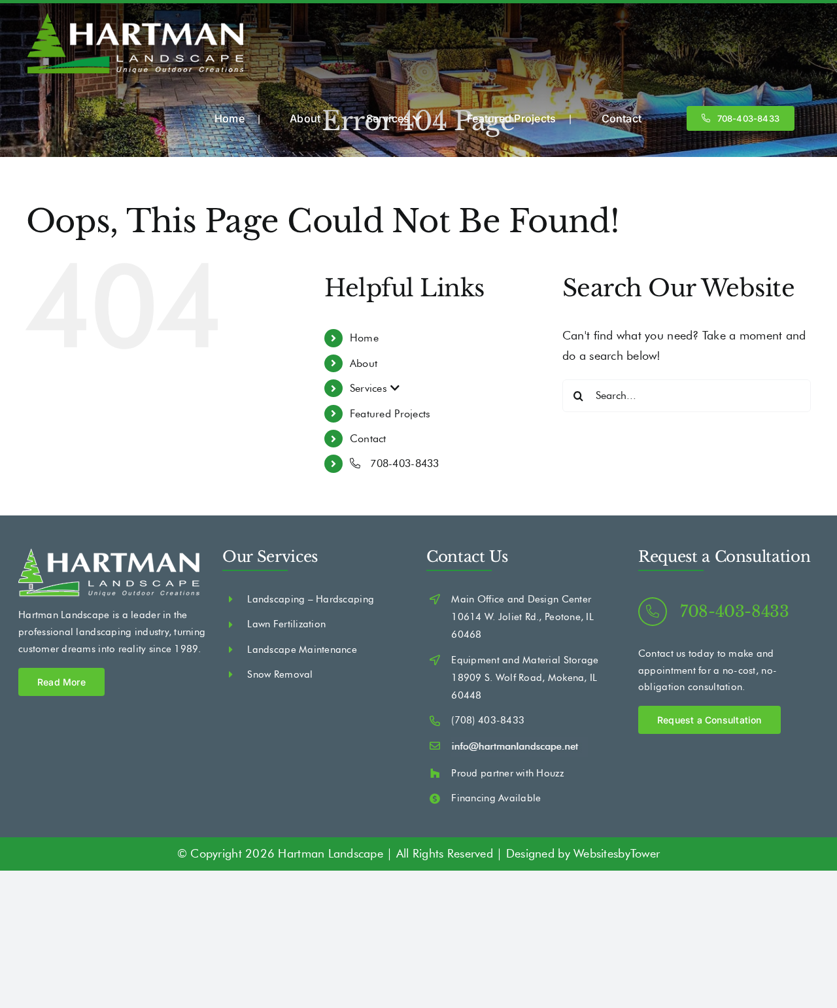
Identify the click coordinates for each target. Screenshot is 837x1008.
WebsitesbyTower (616, 853)
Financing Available (496, 798)
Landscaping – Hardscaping (310, 599)
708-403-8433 (403, 463)
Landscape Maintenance (302, 649)
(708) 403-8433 (487, 720)
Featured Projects (390, 414)
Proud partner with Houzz (507, 773)
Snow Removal (280, 674)
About (363, 363)
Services (370, 388)
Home (364, 338)
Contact (368, 438)
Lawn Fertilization (286, 624)
